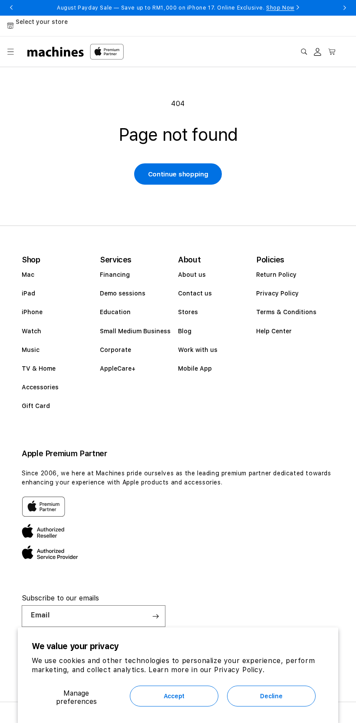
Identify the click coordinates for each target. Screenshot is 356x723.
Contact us (195, 293)
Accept (174, 696)
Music (31, 349)
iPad (28, 293)
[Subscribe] (155, 616)
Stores (188, 311)
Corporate (115, 349)
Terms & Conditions (286, 311)
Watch (31, 331)
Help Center (274, 331)
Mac (28, 274)
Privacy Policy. (239, 670)
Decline (271, 696)
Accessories (40, 387)
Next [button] (344, 7)
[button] (10, 52)
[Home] (55, 52)
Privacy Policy (277, 293)
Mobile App (195, 368)
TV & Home (39, 368)
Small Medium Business (135, 331)
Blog (184, 331)
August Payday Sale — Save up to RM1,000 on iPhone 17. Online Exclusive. (175, 8)
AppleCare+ (117, 368)
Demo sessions (122, 293)
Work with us (198, 349)
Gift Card (36, 405)
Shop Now (280, 8)
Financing (115, 274)
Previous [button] (11, 7)
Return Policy (276, 274)
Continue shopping (178, 174)
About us (192, 274)
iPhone (32, 311)
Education (115, 311)
